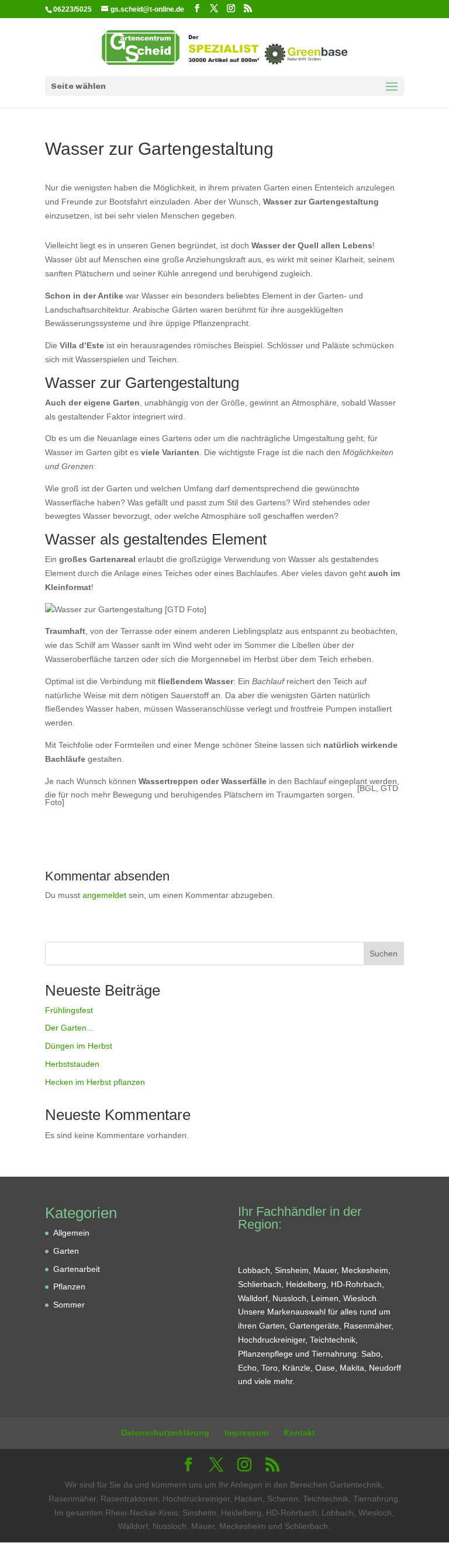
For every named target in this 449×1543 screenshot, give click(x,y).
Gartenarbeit (76, 1269)
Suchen (383, 953)
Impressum (246, 1432)
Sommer (69, 1304)
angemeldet (104, 895)
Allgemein (71, 1232)
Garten (66, 1251)
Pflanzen (69, 1286)
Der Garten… (70, 1027)
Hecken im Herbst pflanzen (95, 1082)
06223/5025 (72, 9)
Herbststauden (72, 1064)
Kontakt (299, 1432)
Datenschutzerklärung (165, 1432)
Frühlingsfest (69, 1010)
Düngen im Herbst (78, 1045)
